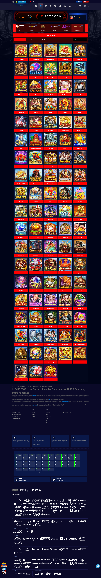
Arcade (70, 7)
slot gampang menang (65, 401)
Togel (55, 7)
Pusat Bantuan (15, 416)
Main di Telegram (23, 1)
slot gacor (34, 395)
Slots (41, 7)
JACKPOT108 (35, 405)
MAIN (37, 50)
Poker (75, 7)
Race (50, 7)
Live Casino (46, 7)
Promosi (84, 7)
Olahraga (60, 7)
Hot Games (36, 7)
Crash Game (65, 7)
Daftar (85, 1)
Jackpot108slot (68, 412)
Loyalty (33, 414)
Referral (33, 416)
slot (49, 399)
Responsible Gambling (16, 414)
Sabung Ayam (79, 7)
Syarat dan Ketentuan (16, 418)
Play (30, 18)
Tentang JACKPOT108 (16, 412)
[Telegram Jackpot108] (97, 566)
